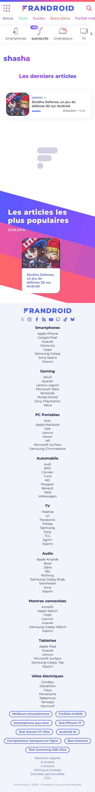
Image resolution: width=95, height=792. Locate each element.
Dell (47, 429)
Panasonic (47, 520)
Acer (47, 421)
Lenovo (47, 433)
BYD (47, 468)
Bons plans (60, 18)
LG (48, 516)
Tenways (47, 702)
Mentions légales (47, 758)
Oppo (47, 350)
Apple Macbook (47, 425)
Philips (47, 524)
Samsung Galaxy (48, 354)
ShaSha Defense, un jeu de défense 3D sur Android (54, 104)
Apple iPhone (47, 334)
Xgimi (47, 540)
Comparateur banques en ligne (32, 741)
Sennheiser (47, 583)
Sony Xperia (47, 358)
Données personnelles (47, 774)
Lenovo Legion (47, 385)
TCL (47, 536)
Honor (47, 437)
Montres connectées (47, 601)
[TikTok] (65, 319)
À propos (48, 762)
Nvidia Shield (48, 397)
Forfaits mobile (71, 714)
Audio (47, 553)
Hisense (47, 512)
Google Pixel (47, 338)
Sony (47, 532)
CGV (47, 778)
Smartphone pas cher (31, 723)
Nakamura (47, 698)
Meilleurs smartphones (30, 714)
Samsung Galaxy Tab (47, 662)
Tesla (47, 492)
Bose (47, 563)
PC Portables (47, 415)
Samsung (47, 528)
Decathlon (48, 686)
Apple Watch (47, 611)
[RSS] (44, 319)
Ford (47, 476)
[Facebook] (37, 319)
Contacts (48, 766)
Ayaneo (47, 381)
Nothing (47, 575)
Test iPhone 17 (70, 723)
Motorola (47, 346)
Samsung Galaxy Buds (47, 579)
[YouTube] (51, 319)
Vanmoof (47, 706)
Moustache (47, 694)
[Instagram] (29, 319)
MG (47, 480)
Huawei (47, 342)
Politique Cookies (47, 770)
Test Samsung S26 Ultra (47, 750)
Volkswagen (47, 496)
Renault (47, 488)
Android (37, 97)
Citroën (47, 472)
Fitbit (47, 615)
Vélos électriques (47, 676)
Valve (48, 405)
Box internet (78, 741)
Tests (22, 18)
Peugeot (47, 484)
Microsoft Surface (47, 445)
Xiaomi (47, 362)
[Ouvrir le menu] (7, 8)
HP (47, 441)
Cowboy (47, 682)
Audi (47, 464)
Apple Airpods (47, 559)
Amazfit (48, 607)
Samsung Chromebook (48, 449)
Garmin (47, 619)
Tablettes (47, 640)
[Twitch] (58, 319)
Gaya (47, 690)
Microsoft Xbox (47, 389)
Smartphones (47, 328)
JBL (47, 571)
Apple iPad (47, 646)
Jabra (48, 567)
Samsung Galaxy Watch (47, 627)
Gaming (47, 371)
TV (47, 506)
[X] (22, 319)
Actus (8, 18)
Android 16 (67, 732)
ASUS (47, 377)
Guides (39, 18)
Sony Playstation (47, 401)
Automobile (47, 458)
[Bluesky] (72, 319)
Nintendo (47, 393)
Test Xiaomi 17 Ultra (34, 732)
